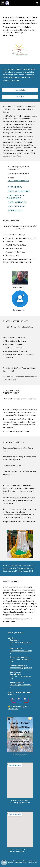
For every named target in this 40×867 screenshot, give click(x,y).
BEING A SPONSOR (15, 210)
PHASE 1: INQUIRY (15, 187)
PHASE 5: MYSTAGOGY (17, 206)
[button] (2, 3)
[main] (20, 26)
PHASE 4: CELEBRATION (17, 202)
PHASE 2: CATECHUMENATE (19, 191)
